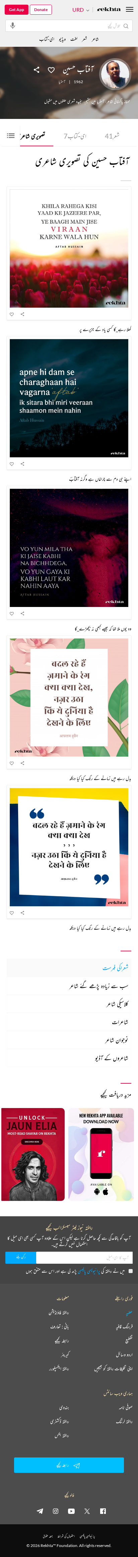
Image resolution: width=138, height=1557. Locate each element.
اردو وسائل (124, 1354)
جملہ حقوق (48, 1536)
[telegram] (39, 1511)
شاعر (95, 39)
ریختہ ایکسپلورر (59, 1368)
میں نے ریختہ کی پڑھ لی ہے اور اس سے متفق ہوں (75, 1271)
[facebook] (102, 1511)
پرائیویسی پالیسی (89, 1271)
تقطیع (129, 1340)
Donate (41, 9)
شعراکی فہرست (115, 968)
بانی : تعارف (59, 1326)
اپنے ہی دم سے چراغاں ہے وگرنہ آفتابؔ (100, 479)
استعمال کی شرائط (66, 1536)
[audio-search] (12, 25)
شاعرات (120, 1022)
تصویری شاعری (28, 136)
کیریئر (65, 1354)
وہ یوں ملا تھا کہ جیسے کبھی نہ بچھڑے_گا (103, 628)
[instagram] (55, 1511)
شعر (112, 136)
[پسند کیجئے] (51, 69)
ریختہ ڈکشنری (59, 1421)
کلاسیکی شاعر (117, 1004)
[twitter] (87, 1511)
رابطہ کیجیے (62, 1340)
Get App (16, 9)
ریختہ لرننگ (124, 1421)
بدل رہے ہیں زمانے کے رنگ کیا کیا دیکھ (100, 778)
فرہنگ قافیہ (124, 1326)
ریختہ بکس (62, 1435)
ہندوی (64, 1407)
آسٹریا (62, 82)
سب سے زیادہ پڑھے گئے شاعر (98, 986)
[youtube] (71, 1511)
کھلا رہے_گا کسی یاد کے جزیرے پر (105, 329)
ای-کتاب (75, 136)
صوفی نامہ (126, 1407)
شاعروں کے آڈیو (111, 1058)
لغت (73, 39)
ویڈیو (62, 39)
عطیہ (129, 1312)
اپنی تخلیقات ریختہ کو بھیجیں (113, 1368)
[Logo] (109, 10)
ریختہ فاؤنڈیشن (59, 1312)
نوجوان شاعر (116, 1040)
